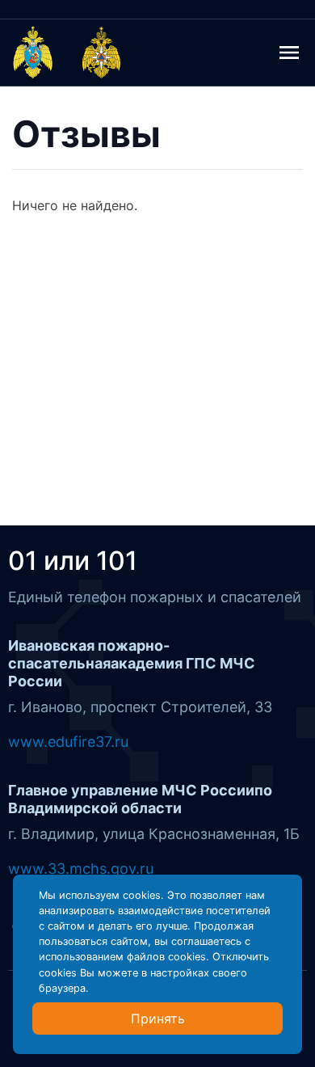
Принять (158, 1018)
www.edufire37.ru (68, 741)
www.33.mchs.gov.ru (80, 868)
